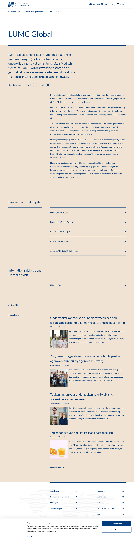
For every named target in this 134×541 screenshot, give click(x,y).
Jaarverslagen (56, 508)
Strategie (54, 502)
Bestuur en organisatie (59, 497)
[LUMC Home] (18, 4)
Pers (99, 514)
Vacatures (101, 491)
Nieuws (100, 502)
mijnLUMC (109, 4)
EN (98, 4)
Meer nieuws (13, 315)
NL (94, 4)
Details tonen (32, 537)
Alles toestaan (116, 524)
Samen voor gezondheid (34, 11)
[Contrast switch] (90, 4)
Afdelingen (54, 491)
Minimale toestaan (116, 530)
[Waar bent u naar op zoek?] (102, 4)
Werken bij (101, 497)
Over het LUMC (14, 11)
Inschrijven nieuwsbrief (106, 508)
